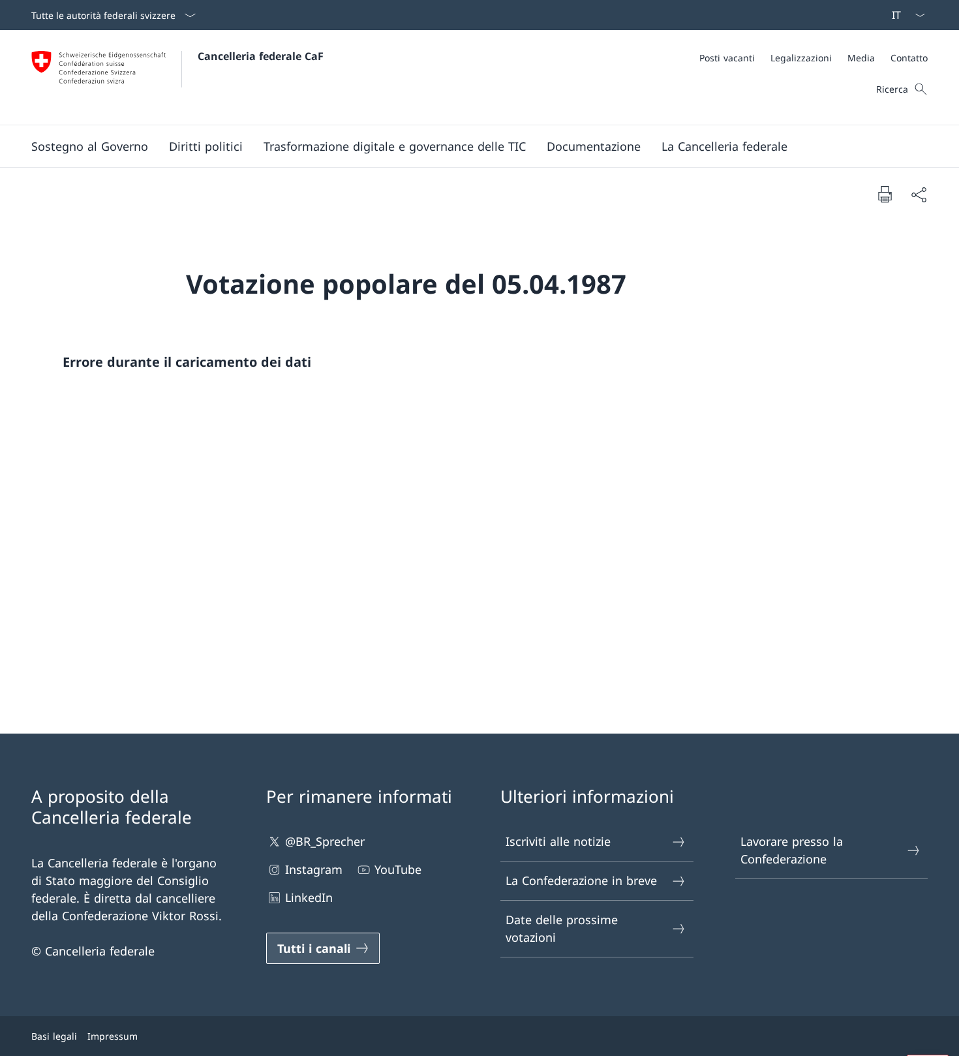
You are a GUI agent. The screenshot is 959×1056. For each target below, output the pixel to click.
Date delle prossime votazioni (562, 928)
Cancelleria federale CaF (261, 56)
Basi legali (54, 1036)
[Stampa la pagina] (885, 194)
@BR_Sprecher (325, 841)
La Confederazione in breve (581, 880)
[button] (90, 146)
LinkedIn (309, 897)
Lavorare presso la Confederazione (791, 850)
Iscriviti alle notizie (558, 841)
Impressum (112, 1036)
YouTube (397, 869)
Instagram (313, 869)
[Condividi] (919, 194)
